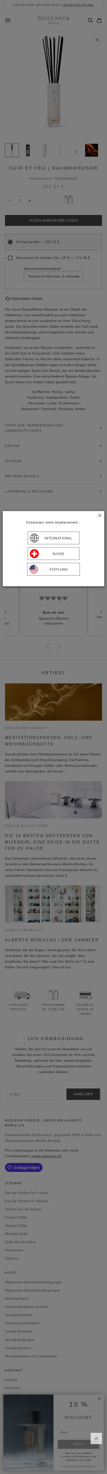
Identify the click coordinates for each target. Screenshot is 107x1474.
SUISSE (58, 554)
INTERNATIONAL (59, 538)
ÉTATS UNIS (59, 569)
